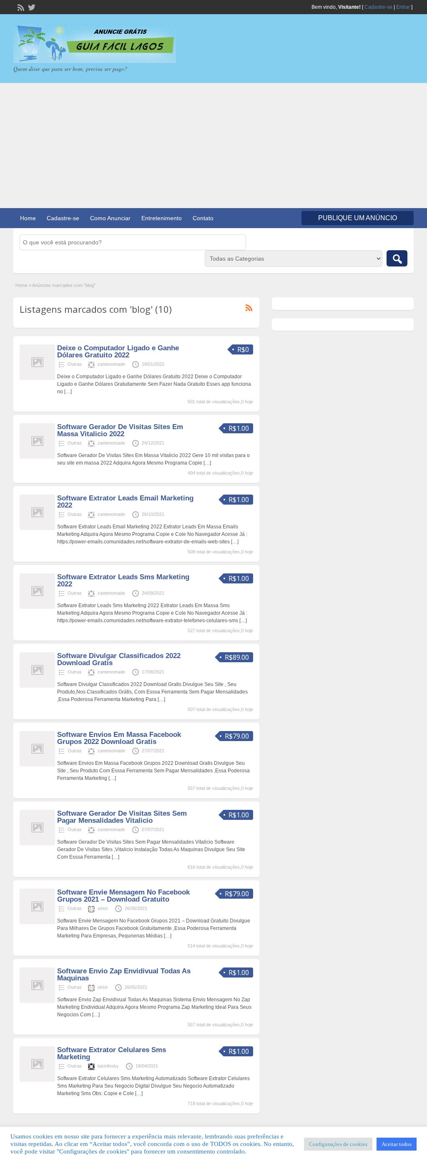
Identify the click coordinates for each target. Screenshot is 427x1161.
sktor (103, 908)
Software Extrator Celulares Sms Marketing (111, 1053)
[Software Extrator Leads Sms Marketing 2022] (37, 607)
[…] (68, 392)
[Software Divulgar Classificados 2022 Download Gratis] (37, 686)
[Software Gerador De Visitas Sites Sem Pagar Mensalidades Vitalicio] (37, 844)
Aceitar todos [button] (397, 1144)
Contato (203, 218)
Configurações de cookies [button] (338, 1144)
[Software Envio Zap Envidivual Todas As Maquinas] (37, 1001)
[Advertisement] (213, 145)
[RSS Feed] (20, 6)
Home (28, 218)
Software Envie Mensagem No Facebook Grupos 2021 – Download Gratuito (123, 895)
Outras (75, 364)
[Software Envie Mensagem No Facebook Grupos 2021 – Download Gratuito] (37, 922)
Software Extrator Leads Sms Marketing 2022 (123, 580)
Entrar (403, 7)
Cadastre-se (378, 7)
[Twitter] (31, 6)
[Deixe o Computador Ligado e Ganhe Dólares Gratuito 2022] (37, 378)
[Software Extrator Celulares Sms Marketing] (37, 1080)
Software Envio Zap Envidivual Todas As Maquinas (124, 974)
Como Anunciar (110, 218)
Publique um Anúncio (357, 217)
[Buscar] (397, 258)
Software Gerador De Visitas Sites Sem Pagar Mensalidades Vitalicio (122, 816)
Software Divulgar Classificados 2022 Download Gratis (119, 659)
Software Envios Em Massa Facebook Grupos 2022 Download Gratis (119, 738)
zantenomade (111, 364)
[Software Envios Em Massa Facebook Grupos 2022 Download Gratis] (37, 765)
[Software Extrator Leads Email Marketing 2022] (37, 528)
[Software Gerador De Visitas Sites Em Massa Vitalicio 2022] (37, 457)
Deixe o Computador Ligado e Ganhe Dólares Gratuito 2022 (118, 351)
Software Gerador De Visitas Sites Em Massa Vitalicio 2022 (120, 430)
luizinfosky (108, 1065)
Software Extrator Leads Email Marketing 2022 (125, 501)
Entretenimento (161, 218)
